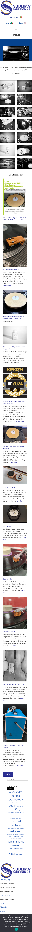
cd (22, 806)
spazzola (13, 838)
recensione (10, 834)
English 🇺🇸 (22, 23)
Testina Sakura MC (9, 632)
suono (11, 848)
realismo (16, 825)
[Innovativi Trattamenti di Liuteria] (15, 666)
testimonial (16, 848)
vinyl (12, 853)
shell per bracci (16, 836)
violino (20, 854)
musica (22, 816)
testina (21, 848)
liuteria (22, 812)
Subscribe (11, 779)
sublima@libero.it (6, 895)
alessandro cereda (15, 793)
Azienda (2, 911)
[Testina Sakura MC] (15, 613)
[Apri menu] (16, 30)
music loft (12, 818)
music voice (18, 818)
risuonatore (21, 834)
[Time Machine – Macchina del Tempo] (15, 723)
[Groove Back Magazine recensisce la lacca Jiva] (15, 335)
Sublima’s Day (8, 579)
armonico (20, 802)
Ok (16, 929)
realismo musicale (12, 828)
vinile (22, 851)
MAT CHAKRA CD (9, 526)
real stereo (16, 831)
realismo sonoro (20, 828)
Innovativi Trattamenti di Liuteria (14, 684)
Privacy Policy (4, 903)
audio (12, 805)
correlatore (10, 810)
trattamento (17, 851)
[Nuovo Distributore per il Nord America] (15, 434)
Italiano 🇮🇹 (9, 23)
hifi (15, 809)
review (16, 834)
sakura (10, 836)
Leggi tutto (7, 285)
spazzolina (18, 838)
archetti (11, 802)
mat (12, 816)
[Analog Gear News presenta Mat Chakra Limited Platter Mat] (15, 302)
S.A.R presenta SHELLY (11, 270)
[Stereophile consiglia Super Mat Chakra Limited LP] (15, 383)
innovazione (10, 812)
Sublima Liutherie (9, 487)
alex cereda (16, 799)
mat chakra (17, 816)
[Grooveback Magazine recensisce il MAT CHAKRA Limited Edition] (15, 197)
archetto (15, 802)
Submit (10, 788)
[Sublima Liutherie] (15, 475)
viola (17, 854)
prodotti (16, 821)
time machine (11, 851)
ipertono (17, 812)
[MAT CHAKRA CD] (15, 514)
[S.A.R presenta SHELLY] (15, 245)
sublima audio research (15, 843)
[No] (30, 923)
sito (22, 836)
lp (9, 815)
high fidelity (21, 810)
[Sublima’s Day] (15, 560)
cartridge (19, 806)
